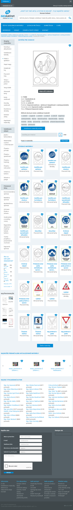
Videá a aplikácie (6, 59)
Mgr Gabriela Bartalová (56, 401)
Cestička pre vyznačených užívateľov (66, 200)
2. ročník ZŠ (39, 116)
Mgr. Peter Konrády (32, 421)
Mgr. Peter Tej (53, 391)
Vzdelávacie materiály (8, 486)
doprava (34, 118)
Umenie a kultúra (7, 173)
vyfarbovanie (31, 124)
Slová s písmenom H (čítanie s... (15, 369)
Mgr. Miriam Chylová (55, 387)
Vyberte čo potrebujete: (10, 452)
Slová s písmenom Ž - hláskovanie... (57, 369)
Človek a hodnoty (6, 161)
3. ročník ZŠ (47, 116)
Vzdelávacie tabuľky (7, 54)
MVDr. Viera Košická (55, 413)
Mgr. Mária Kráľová (32, 389)
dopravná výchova (42, 118)
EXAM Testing (34, 494)
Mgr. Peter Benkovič (10, 419)
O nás (59, 25)
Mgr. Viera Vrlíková (10, 415)
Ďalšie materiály (45, 345)
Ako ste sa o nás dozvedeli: (11, 448)
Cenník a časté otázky (31, 30)
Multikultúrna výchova (8, 204)
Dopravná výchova (7, 247)
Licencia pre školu (33, 25)
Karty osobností (7, 98)
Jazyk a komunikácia (8, 136)
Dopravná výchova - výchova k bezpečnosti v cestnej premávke (53, 35)
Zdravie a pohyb (7, 178)
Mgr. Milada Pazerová (33, 385)
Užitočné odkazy (22, 488)
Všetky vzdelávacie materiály (13, 25)
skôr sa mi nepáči (6, 275)
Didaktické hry (7, 69)
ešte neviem (5, 271)
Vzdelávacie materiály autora (33, 128)
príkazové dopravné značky (57, 121)
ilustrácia (61, 118)
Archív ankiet (7, 286)
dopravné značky (52, 118)
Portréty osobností (7, 104)
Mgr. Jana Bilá (8, 409)
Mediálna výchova (7, 199)
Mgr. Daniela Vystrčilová (11, 393)
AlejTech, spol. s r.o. (32, 506)
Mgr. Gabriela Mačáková (56, 397)
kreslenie (23, 121)
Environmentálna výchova (9, 193)
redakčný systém (17, 506)
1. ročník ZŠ (24, 116)
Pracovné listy (7, 75)
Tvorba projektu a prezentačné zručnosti (8, 240)
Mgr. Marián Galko (9, 401)
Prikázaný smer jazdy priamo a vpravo (66, 266)
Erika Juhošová (53, 385)
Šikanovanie (48, 488)
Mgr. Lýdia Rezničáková (33, 413)
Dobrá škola (48, 25)
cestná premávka (26, 118)
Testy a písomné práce (6, 82)
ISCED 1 (27, 35)
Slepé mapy (7, 64)
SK (70, 1)
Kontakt (45, 30)
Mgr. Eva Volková (54, 417)
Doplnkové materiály (7, 121)
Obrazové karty (7, 92)
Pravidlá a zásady (49, 494)
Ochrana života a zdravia (6, 211)
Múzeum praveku (36, 496)
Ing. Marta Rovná (9, 397)
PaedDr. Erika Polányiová (11, 411)
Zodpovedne (62, 494)
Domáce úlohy (6, 116)
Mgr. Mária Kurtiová (55, 405)
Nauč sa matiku (63, 492)
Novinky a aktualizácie (7, 48)
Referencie (6, 30)
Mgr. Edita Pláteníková (11, 389)
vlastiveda (24, 124)
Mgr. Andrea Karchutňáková (35, 417)
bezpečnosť (61, 116)
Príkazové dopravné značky (25, 36)
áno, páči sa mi (6, 267)
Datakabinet (4, 35)
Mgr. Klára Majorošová (33, 409)
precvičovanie (45, 121)
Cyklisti (38, 299)
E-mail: (6, 440)
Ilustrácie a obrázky (7, 110)
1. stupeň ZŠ (32, 116)
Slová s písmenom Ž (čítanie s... (36, 369)
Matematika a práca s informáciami (8, 143)
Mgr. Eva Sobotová (32, 405)
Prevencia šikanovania (62, 485)
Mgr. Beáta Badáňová (33, 393)
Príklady (60, 496)
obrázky (30, 121)
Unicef (32, 488)
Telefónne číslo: (8, 444)
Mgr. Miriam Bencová (55, 409)
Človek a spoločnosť (7, 155)
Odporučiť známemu (46, 91)
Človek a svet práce (7, 167)
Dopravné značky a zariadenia (9, 36)
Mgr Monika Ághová (55, 393)
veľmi (5, 264)
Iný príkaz (38, 231)
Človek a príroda (6, 149)
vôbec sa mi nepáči (6, 279)
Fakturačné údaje (6, 490)
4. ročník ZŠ (33, 35)
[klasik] (60, 135)
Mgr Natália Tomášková (11, 405)
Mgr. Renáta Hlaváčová (33, 397)
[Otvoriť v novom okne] (68, 506)
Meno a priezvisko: (9, 436)
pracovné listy (36, 121)
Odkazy (16, 30)
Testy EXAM (7, 87)
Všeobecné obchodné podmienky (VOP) (22, 496)
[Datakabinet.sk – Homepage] (8, 13)
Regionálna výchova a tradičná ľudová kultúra (7, 229)
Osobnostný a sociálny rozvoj (7, 219)
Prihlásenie (6, 1)
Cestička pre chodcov (28, 135)
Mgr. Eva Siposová (9, 385)
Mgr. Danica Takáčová (33, 401)
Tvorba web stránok (6, 506)
